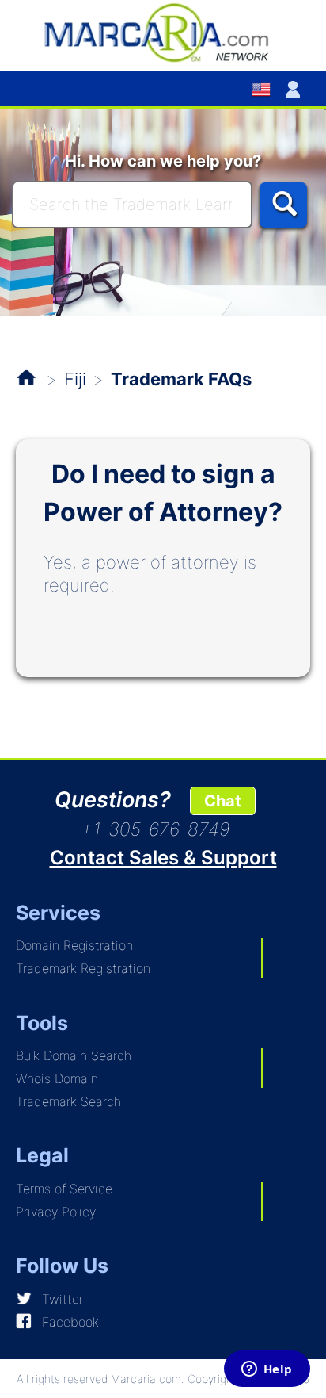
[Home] (163, 31)
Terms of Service (64, 1189)
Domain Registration (74, 945)
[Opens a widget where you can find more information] (266, 1370)
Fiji (75, 379)
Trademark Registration (83, 968)
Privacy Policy (56, 1212)
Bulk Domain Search (73, 1055)
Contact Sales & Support (163, 857)
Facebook (70, 1322)
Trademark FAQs (181, 379)
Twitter (62, 1299)
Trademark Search (68, 1101)
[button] (296, 88)
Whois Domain (57, 1078)
